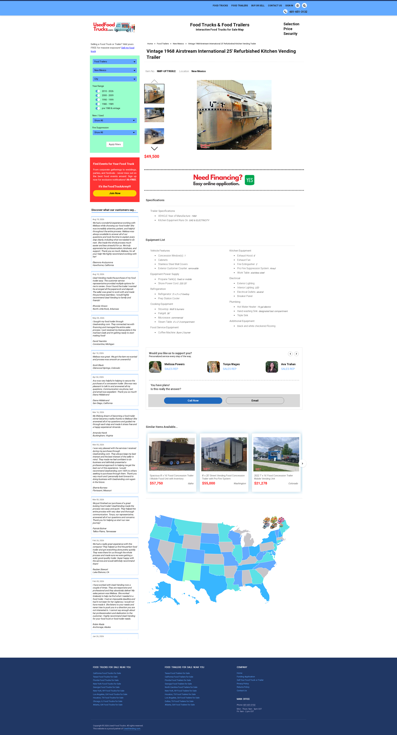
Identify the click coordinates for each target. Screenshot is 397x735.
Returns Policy (243, 687)
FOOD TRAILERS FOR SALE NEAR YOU (184, 667)
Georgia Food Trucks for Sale (106, 687)
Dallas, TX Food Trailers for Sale (179, 701)
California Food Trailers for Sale (179, 677)
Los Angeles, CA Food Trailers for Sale (182, 698)
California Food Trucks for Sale (107, 673)
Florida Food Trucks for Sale (105, 680)
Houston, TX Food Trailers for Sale (180, 694)
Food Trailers (239, 5)
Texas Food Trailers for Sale (177, 673)
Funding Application (246, 676)
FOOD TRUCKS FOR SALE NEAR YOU (112, 667)
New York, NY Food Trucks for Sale (108, 691)
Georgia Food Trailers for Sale (178, 684)
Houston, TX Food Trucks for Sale (108, 698)
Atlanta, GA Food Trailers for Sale (180, 705)
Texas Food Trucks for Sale (105, 677)
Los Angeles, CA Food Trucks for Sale (110, 694)
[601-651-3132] (285, 11)
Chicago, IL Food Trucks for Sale (107, 701)
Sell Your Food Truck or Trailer (250, 680)
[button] (154, 149)
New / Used (98, 115)
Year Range (98, 86)
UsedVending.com (132, 728)
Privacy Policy (243, 683)
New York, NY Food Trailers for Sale (180, 691)
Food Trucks (220, 5)
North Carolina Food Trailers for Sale (181, 687)
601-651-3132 (249, 705)
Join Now (114, 193)
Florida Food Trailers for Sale (178, 680)
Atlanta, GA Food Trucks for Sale (107, 705)
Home (239, 673)
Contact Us (275, 5)
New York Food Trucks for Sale (107, 684)
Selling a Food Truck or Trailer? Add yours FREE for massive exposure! (112, 48)
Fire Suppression (100, 127)
